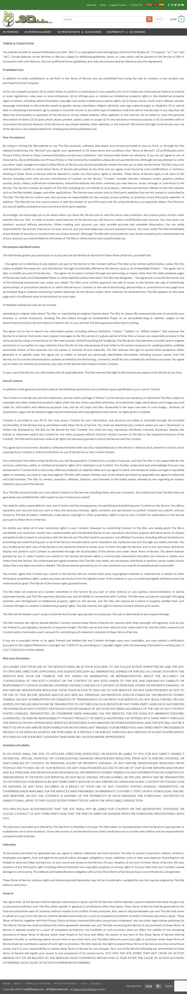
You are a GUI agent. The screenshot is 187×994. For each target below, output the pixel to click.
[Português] (155, 4)
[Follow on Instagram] (172, 5)
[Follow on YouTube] (182, 5)
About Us (91, 4)
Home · (7, 983)
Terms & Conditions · (38, 983)
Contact (96, 983)
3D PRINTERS (11, 31)
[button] (158, 19)
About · (18, 983)
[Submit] (149, 19)
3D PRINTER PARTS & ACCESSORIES (79, 31)
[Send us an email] (179, 5)
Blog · (84, 983)
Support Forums (118, 4)
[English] (149, 4)
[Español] (161, 4)
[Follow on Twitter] (175, 5)
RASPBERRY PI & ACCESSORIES (126, 31)
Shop (103, 4)
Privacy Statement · (66, 983)
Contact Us (136, 4)
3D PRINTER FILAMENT (38, 31)
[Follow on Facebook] (168, 5)
